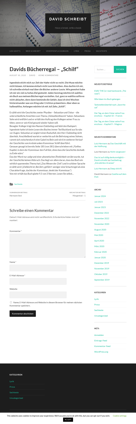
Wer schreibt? (33, 51)
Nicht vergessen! (118, 151)
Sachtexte (101, 51)
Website (13, 289)
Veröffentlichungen (57, 51)
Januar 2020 (100, 257)
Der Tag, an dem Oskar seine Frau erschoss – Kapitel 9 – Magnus (109, 122)
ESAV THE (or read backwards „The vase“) (110, 92)
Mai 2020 (98, 235)
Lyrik (76, 51)
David (32, 75)
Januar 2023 (100, 207)
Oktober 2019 (100, 274)
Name (13, 262)
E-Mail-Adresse (17, 275)
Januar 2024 (100, 196)
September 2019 (101, 279)
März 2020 (99, 246)
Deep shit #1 (116, 168)
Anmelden (99, 335)
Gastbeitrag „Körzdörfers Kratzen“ (107, 161)
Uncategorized (101, 315)
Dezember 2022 (101, 212)
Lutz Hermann (100, 143)
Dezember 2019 (101, 263)
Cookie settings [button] (120, 416)
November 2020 (101, 224)
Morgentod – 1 (77, 194)
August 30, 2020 (18, 75)
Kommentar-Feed (102, 346)
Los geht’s (15, 51)
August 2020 (100, 229)
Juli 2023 (98, 201)
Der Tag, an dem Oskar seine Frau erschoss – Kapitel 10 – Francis (109, 114)
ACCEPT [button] (68, 420)
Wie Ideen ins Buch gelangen (107, 99)
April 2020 (99, 240)
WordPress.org (101, 351)
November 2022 (101, 218)
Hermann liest (18, 194)
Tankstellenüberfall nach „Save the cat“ (109, 106)
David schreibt (68, 19)
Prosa (87, 51)
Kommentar (16, 231)
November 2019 (101, 268)
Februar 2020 (100, 252)
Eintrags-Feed (100, 340)
